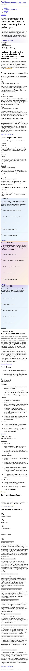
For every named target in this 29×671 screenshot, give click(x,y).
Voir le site (3, 433)
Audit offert (3, 4)
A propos (19, 2)
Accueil (2, 2)
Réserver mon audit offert (7, 40)
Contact (24, 2)
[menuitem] (6, 8)
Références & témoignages (10, 2)
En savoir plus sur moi (6, 364)
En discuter (3, 240)
